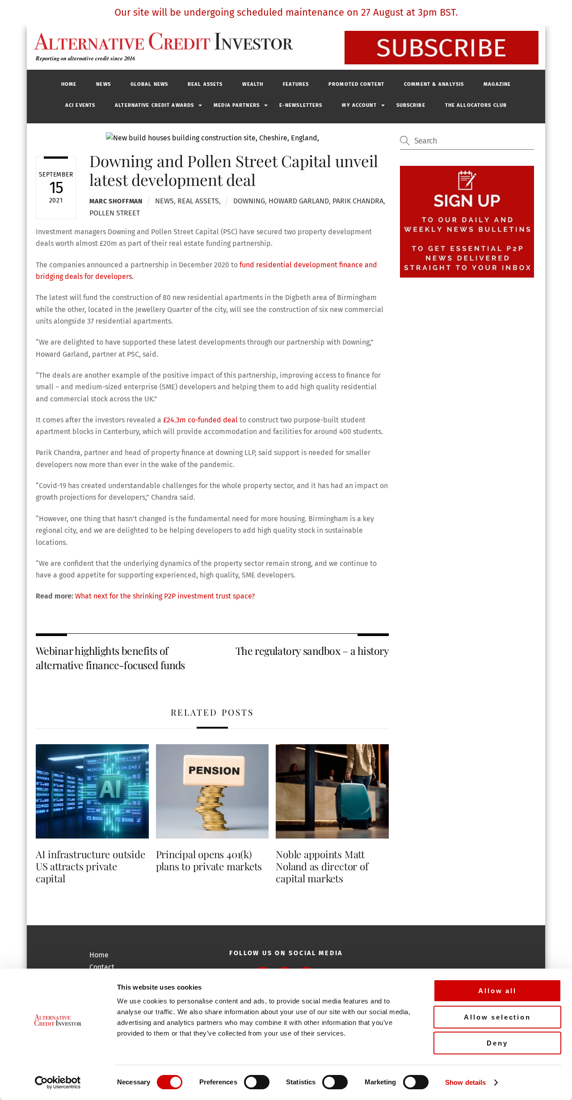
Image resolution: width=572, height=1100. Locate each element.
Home (68, 84)
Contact (101, 967)
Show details (465, 1082)
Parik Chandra (357, 201)
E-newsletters (301, 105)
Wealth (252, 84)
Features (296, 84)
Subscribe (410, 105)
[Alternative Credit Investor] (161, 41)
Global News (149, 84)
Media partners (237, 105)
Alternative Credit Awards (154, 105)
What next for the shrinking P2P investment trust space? (165, 596)
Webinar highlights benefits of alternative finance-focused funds (110, 658)
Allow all (497, 991)
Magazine (497, 84)
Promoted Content (356, 84)
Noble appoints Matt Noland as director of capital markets (322, 866)
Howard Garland (299, 201)
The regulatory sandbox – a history (312, 650)
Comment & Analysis (434, 84)
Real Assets (205, 84)
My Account (359, 105)
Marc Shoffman (116, 201)
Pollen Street (114, 213)
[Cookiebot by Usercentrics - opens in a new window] (58, 1082)
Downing (249, 201)
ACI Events (80, 105)
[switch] (256, 1082)
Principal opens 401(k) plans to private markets (209, 860)
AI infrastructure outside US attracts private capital (90, 866)
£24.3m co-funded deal (199, 420)
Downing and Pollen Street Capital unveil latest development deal (233, 170)
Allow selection (497, 1017)
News (103, 84)
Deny (497, 1043)
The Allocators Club (476, 105)
